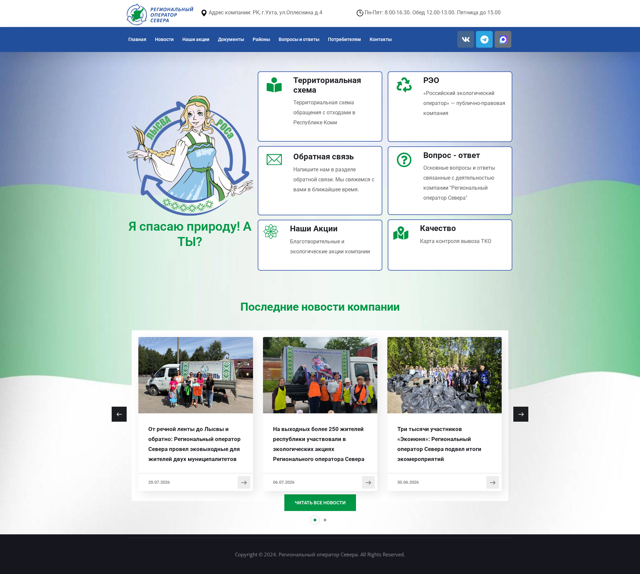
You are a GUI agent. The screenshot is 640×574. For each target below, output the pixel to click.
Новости (164, 39)
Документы (231, 39)
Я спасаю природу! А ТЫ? (190, 234)
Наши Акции (314, 228)
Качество (438, 228)
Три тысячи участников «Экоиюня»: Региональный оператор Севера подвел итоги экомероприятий (439, 444)
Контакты (381, 39)
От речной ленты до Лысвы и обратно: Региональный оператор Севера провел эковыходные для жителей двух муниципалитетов (194, 444)
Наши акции (195, 39)
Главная (137, 39)
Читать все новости (320, 502)
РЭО (431, 80)
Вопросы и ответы (299, 39)
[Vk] (465, 39)
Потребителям (344, 39)
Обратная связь (323, 156)
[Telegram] (484, 39)
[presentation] (119, 414)
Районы (261, 39)
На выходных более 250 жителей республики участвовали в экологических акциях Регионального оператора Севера (318, 444)
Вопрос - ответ (451, 155)
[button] (315, 520)
